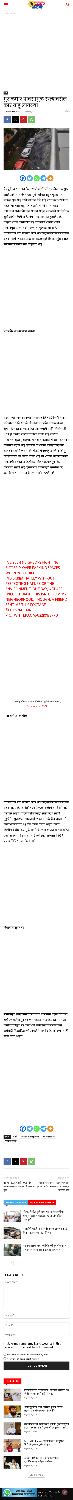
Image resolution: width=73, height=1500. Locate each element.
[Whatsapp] (36, 178)
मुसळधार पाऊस (10, 1141)
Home (7, 13)
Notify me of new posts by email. (23, 1359)
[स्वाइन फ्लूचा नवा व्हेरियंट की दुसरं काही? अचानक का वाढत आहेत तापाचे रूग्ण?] (12, 1250)
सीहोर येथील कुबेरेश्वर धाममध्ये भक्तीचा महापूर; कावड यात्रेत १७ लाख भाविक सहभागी (43, 1216)
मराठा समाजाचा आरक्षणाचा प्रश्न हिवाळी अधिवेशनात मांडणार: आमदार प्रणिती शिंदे (52, 1186)
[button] (5, 5)
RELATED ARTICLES (16, 1202)
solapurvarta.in (12, 111)
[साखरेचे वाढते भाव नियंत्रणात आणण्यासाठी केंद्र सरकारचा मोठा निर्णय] (12, 1233)
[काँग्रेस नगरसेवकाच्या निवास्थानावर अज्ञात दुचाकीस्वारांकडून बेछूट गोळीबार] (12, 1462)
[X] (15, 119)
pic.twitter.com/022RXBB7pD (31, 615)
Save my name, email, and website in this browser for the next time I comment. (32, 1345)
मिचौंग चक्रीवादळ (49, 1136)
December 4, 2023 (37, 706)
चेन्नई (15, 1136)
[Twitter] (30, 178)
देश (14, 13)
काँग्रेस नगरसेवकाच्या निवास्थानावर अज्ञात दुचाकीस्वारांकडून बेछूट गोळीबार (41, 1460)
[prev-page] (6, 1263)
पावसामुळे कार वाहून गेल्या (30, 1136)
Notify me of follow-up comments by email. (28, 1355)
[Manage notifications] (65, 1492)
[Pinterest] (23, 119)
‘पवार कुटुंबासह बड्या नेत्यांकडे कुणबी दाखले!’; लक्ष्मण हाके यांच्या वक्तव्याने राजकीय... (44, 1409)
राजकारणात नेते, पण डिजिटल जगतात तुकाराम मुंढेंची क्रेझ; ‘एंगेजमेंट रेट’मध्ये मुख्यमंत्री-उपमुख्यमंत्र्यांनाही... (46, 1426)
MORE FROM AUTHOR (42, 1202)
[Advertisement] (36, 53)
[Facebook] (7, 119)
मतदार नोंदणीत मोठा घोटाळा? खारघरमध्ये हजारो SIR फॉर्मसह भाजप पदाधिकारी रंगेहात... (46, 1392)
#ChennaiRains (19, 610)
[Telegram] (43, 178)
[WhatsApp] (31, 119)
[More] (50, 178)
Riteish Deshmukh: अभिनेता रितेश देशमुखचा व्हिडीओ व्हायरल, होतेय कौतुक (44, 1443)
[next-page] (11, 1263)
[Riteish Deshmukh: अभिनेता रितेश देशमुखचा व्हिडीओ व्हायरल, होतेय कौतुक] (12, 1445)
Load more (35, 1474)
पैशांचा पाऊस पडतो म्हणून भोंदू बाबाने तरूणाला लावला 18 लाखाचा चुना (19, 1186)
